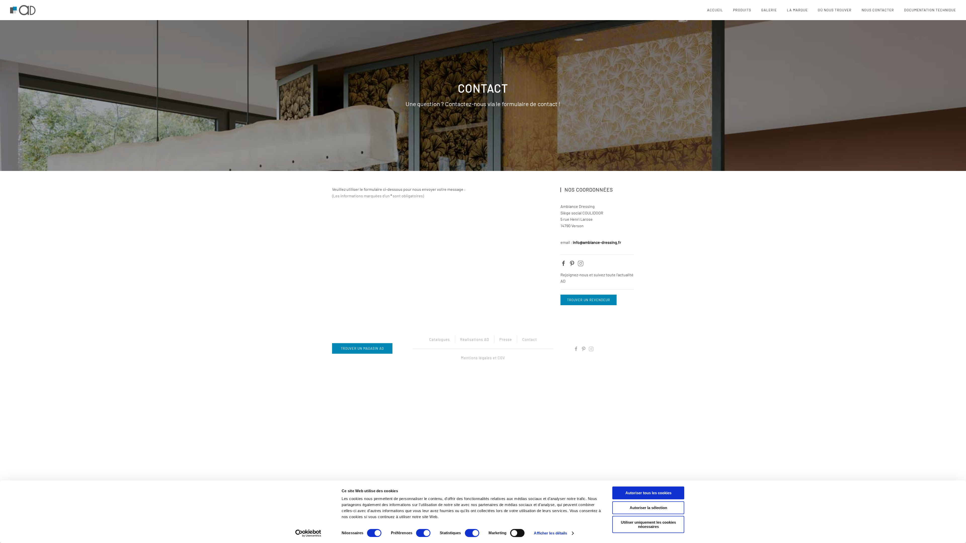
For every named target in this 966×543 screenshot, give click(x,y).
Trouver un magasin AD (362, 348)
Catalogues (439, 339)
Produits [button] (742, 10)
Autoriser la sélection (648, 508)
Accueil (715, 10)
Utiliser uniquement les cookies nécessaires (648, 524)
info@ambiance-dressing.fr (597, 242)
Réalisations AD (474, 339)
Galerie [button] (769, 10)
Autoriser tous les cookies (648, 493)
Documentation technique (930, 10)
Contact (529, 339)
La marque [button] (797, 10)
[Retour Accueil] (23, 10)
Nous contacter (878, 10)
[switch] (423, 533)
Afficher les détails (550, 533)
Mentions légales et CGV (483, 357)
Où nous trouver (835, 10)
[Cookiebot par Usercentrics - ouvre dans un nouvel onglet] (308, 533)
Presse (505, 339)
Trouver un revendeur (588, 300)
